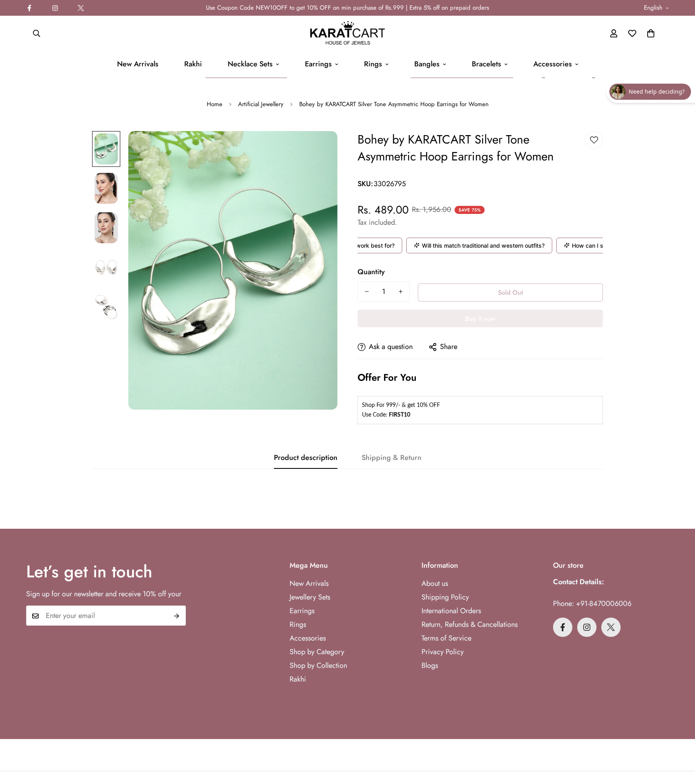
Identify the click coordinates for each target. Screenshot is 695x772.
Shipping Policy (445, 597)
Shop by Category (317, 652)
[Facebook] (29, 8)
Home (214, 104)
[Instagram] (55, 8)
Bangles (427, 64)
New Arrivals (137, 64)
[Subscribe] (177, 616)
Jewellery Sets (310, 597)
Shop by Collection (318, 665)
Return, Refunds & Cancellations (470, 624)
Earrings (318, 64)
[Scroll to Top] (679, 728)
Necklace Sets (250, 64)
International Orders (451, 611)
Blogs (430, 665)
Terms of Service (446, 638)
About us (435, 583)
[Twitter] (80, 8)
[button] (651, 33)
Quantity (371, 272)
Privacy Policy (443, 652)
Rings (373, 64)
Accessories (552, 64)
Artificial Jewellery (261, 104)
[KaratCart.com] (347, 33)
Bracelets (486, 64)
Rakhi (193, 64)
